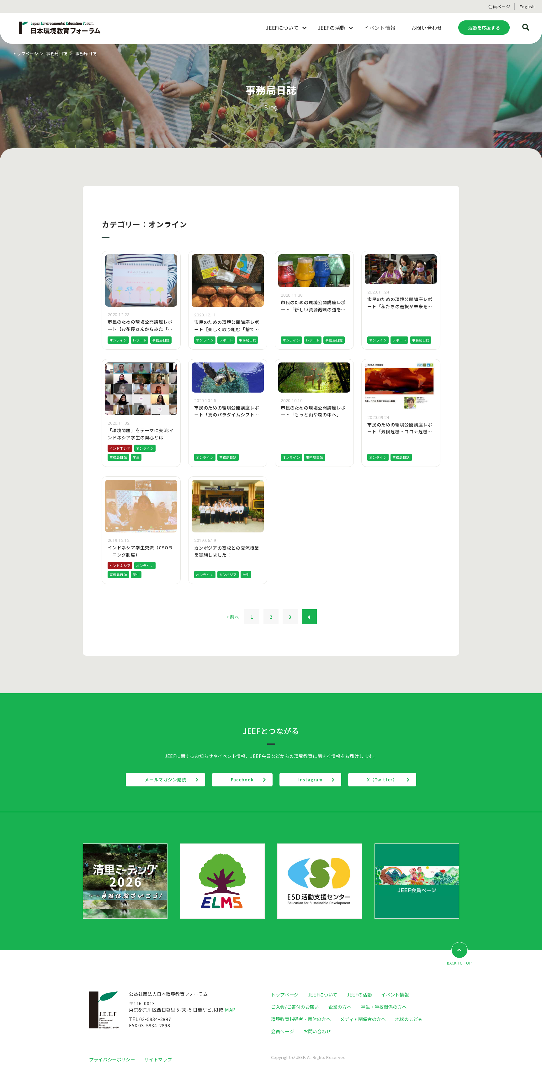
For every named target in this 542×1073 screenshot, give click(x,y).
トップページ (26, 53)
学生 (136, 457)
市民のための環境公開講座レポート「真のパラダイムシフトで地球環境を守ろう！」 (226, 414)
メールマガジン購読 (165, 779)
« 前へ (232, 617)
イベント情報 (395, 994)
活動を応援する (484, 27)
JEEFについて (322, 994)
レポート (140, 340)
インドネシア (119, 448)
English (527, 6)
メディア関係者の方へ (362, 1019)
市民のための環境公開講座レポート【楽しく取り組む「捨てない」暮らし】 (226, 329)
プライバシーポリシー (112, 1059)
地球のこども (409, 1019)
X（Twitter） (382, 779)
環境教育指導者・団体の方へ (301, 1019)
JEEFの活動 (359, 994)
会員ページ (499, 6)
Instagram (310, 779)
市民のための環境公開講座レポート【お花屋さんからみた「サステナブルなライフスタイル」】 (141, 329)
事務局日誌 (57, 53)
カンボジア (228, 574)
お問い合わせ (317, 1031)
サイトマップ (158, 1059)
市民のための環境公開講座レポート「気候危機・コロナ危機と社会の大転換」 (399, 431)
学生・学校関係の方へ (383, 1006)
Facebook (242, 779)
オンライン (118, 340)
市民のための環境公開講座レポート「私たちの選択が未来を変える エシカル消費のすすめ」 (399, 306)
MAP (230, 1009)
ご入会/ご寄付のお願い (295, 1006)
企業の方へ (339, 1006)
